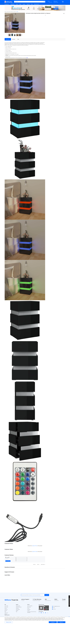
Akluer (14, 616)
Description (8, 39)
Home (5, 11)
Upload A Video (34, 551)
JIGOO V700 (6, 616)
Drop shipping (18, 609)
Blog (16, 611)
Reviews (13, 39)
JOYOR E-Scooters (30, 616)
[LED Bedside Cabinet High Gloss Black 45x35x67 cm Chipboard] (9, 35)
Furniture (14, 11)
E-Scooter (58, 616)
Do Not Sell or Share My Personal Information (31, 612)
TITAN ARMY (18, 616)
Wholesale (17, 608)
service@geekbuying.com (56, 606)
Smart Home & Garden (10, 11)
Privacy (28, 608)
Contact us (6, 609)
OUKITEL (61, 616)
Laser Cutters (53, 616)
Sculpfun (49, 616)
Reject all (61, 622)
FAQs (5, 611)
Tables (17, 11)
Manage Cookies (8, 622)
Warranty (6, 610)
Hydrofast (11, 616)
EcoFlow (39, 616)
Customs (28, 610)
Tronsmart (35, 616)
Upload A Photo (34, 545)
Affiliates (17, 610)
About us (6, 608)
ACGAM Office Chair (23, 616)
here (27, 57)
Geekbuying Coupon (44, 616)
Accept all (52, 622)
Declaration (28, 609)
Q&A (18, 39)
